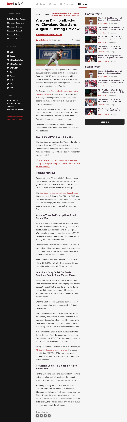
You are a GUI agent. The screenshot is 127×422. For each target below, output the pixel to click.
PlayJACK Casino (14, 103)
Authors (10, 106)
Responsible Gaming (15, 109)
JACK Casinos (12, 100)
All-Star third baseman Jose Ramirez (51, 350)
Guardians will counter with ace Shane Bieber (59, 193)
